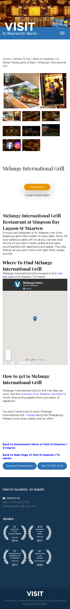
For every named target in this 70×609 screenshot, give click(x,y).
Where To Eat (22, 59)
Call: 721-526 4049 (52, 466)
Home (7, 59)
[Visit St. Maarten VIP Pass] (60, 24)
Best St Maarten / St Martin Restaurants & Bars (31, 60)
